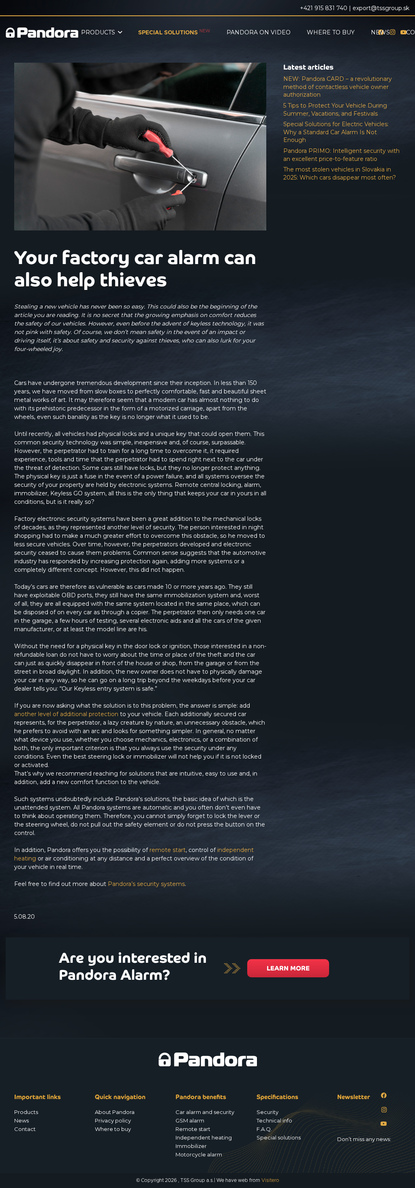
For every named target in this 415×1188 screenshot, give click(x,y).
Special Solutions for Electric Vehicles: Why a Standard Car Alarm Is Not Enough (336, 132)
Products (26, 1112)
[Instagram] (384, 1110)
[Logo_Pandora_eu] (42, 32)
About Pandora (115, 1112)
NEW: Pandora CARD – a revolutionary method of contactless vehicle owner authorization (337, 86)
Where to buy (113, 1129)
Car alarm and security (204, 1112)
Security (267, 1112)
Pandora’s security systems (146, 884)
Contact (25, 1129)
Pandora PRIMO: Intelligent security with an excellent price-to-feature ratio (341, 155)
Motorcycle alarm (198, 1154)
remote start (168, 850)
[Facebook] (384, 1096)
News (21, 1120)
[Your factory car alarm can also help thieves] (140, 66)
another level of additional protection (66, 714)
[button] (120, 32)
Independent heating (203, 1137)
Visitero (270, 1180)
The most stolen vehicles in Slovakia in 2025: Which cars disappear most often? (339, 173)
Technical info (274, 1120)
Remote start (192, 1129)
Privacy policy (113, 1120)
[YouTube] (384, 1124)
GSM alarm (189, 1120)
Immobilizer (191, 1146)
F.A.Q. (264, 1129)
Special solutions (279, 1137)
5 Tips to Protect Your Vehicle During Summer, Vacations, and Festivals (335, 109)
